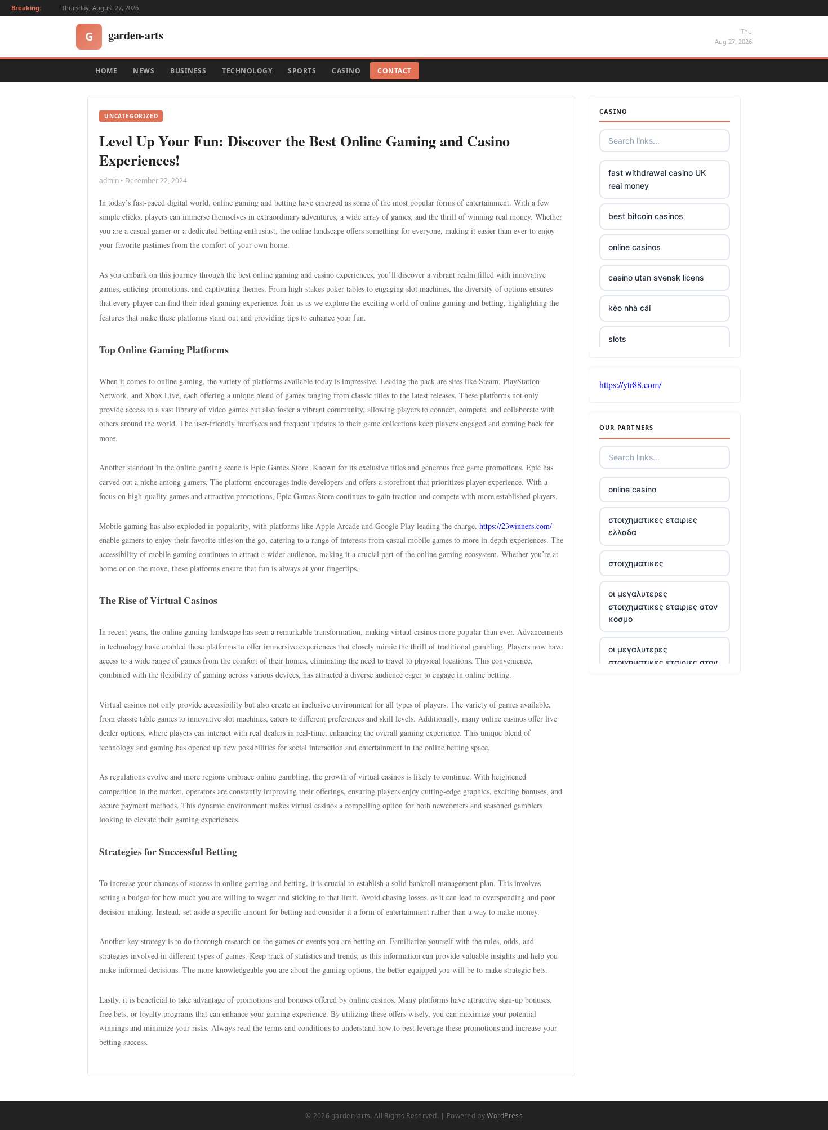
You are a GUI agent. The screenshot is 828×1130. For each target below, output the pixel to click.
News (143, 70)
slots (617, 339)
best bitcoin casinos (645, 216)
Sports (302, 70)
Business (188, 70)
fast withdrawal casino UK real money (657, 179)
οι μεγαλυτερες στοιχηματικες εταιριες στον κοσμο (663, 606)
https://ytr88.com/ (630, 384)
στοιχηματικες (636, 563)
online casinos (634, 247)
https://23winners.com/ (515, 525)
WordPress (505, 1115)
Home (106, 70)
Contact (394, 70)
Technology (247, 70)
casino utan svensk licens (656, 277)
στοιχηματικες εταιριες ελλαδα (652, 526)
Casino (346, 70)
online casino (632, 489)
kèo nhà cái (629, 308)
